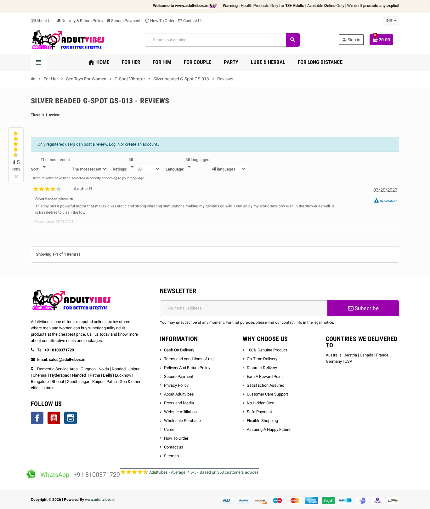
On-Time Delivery (262, 358)
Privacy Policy (176, 385)
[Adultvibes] (68, 39)
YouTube (54, 418)
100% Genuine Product (267, 350)
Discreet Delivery (262, 367)
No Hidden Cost (260, 403)
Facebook (37, 418)
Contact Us (192, 20)
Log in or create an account (133, 144)
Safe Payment (259, 411)
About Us (44, 20)
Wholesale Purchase (182, 420)
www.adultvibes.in (100, 499)
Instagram (70, 418)
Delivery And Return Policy (187, 367)
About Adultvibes (179, 394)
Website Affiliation (180, 411)
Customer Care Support (267, 394)
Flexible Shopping (262, 420)
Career (170, 429)
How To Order (161, 20)
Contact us (173, 447)
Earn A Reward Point (265, 376)
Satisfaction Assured (265, 385)
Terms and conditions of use (189, 358)
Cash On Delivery (179, 350)
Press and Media (179, 403)
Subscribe (366, 308)
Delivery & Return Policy (81, 20)
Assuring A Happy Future (269, 429)
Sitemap (171, 456)
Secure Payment (125, 20)
